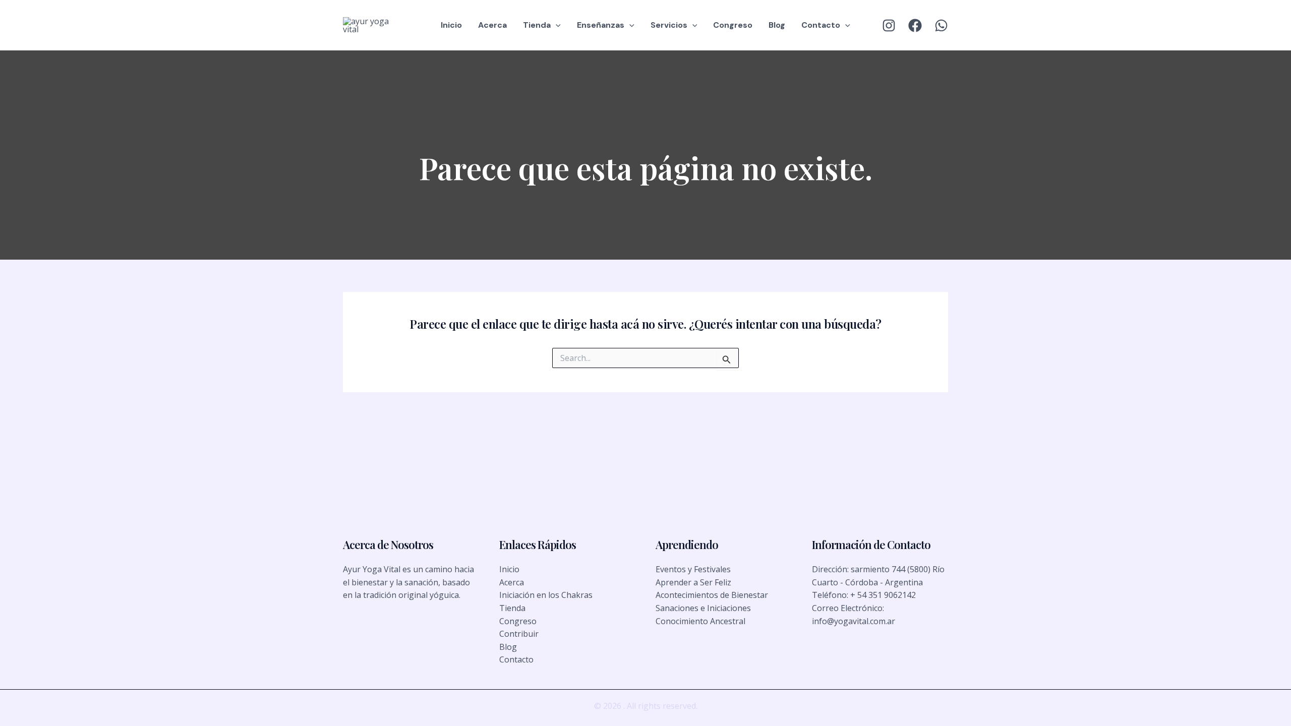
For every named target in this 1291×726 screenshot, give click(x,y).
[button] (556, 25)
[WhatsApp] (941, 25)
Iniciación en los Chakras (546, 594)
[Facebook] (915, 25)
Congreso (732, 25)
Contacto (820, 25)
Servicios (669, 25)
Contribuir (519, 633)
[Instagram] (889, 25)
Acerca (492, 25)
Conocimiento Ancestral (700, 621)
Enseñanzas (600, 25)
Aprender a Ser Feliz (693, 582)
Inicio (451, 25)
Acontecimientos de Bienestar (712, 594)
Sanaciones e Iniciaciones (703, 608)
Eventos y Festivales (693, 569)
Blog (777, 25)
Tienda (537, 25)
